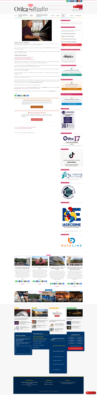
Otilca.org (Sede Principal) (38, 336)
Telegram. (38, 88)
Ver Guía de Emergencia (36, 119)
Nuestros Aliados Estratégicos (58, 351)
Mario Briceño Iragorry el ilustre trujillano (25, 128)
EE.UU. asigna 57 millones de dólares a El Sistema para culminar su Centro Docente (57, 268)
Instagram (20, 88)
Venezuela (39, 44)
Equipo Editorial (36, 347)
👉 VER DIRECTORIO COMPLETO (71, 44)
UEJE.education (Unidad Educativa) (40, 338)
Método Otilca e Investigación (38, 345)
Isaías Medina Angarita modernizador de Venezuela (28, 127)
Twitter (23, 88)
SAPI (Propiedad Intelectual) (58, 356)
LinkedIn (79, 343)
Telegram (71, 340)
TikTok (71, 343)
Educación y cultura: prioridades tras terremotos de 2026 (24, 327)
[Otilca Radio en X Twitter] (75, 1)
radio (34, 44)
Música (68, 291)
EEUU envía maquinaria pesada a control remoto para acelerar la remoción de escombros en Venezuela (74, 268)
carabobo (18, 44)
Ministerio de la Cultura (57, 360)
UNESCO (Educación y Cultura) (58, 364)
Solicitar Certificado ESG (75, 348)
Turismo (54, 291)
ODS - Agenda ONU (56, 369)
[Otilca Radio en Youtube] (79, 1)
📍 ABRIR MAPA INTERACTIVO (71, 74)
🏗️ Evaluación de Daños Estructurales (69, 38)
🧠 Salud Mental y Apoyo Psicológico (69, 33)
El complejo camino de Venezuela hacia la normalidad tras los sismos (25, 322)
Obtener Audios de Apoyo (37, 106)
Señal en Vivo (78, 6)
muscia (28, 44)
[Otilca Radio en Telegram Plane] (69, 1)
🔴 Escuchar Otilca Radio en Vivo (39, 340)
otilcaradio (31, 44)
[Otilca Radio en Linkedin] (81, 1)
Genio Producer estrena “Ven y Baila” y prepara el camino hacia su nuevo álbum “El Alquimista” (76, 300)
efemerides (24, 44)
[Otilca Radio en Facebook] (73, 1)
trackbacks (25, 132)
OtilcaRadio (28, 87)
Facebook (26, 88)
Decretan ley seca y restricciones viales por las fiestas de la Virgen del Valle (35, 300)
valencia (36, 44)
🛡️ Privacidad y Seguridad (48, 384)
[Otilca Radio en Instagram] (71, 1)
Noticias (40, 291)
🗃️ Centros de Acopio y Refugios (68, 36)
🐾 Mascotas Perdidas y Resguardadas (69, 41)
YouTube (79, 338)
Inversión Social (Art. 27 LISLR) (59, 345)
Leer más (22, 284)
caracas (21, 44)
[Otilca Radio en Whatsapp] (67, 1)
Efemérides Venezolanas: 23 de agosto (39, 318)
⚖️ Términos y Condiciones (48, 382)
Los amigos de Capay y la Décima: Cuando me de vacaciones (59, 329)
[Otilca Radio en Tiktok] (77, 1)
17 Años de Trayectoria (37, 343)
